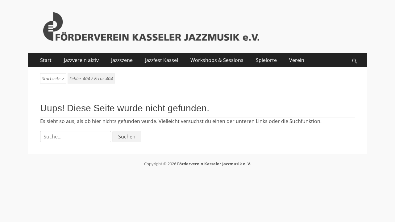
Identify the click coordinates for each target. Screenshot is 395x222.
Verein (296, 60)
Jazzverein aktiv (81, 60)
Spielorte (266, 60)
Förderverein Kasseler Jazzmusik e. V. (214, 163)
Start (46, 60)
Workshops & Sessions (216, 60)
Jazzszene (122, 60)
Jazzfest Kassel (161, 60)
